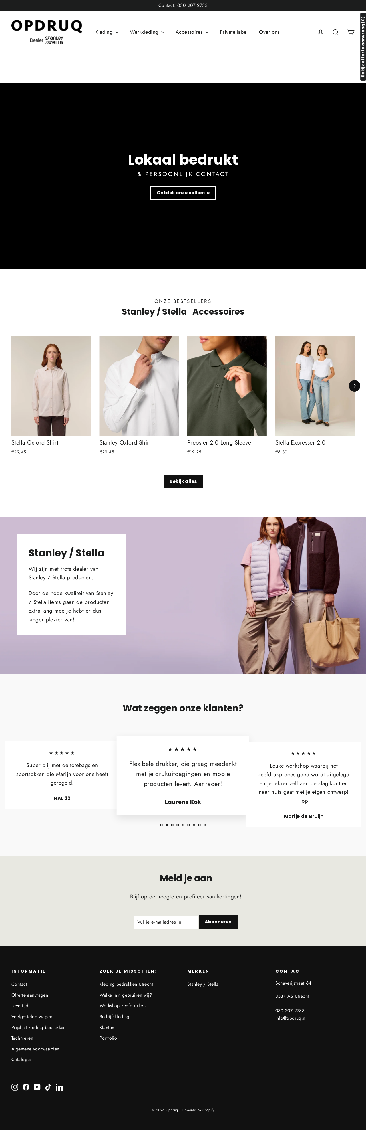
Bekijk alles (183, 481)
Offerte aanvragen (29, 995)
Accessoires (190, 32)
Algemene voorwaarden (35, 1049)
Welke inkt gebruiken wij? (126, 995)
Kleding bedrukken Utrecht (126, 984)
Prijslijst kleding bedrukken (38, 1027)
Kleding (104, 32)
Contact (19, 984)
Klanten (107, 1027)
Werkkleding (145, 32)
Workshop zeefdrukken (123, 1005)
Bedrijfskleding (115, 1016)
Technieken (22, 1038)
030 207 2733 (290, 1010)
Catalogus (21, 1059)
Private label (234, 32)
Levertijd (20, 1005)
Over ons (269, 32)
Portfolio (108, 1038)
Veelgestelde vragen (31, 1016)
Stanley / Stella (154, 312)
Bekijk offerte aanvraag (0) (363, 46)
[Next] (354, 386)
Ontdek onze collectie (183, 192)
